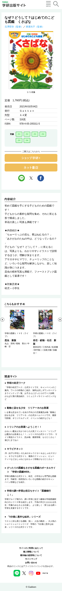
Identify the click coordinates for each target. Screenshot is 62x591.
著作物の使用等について (31, 555)
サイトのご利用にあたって (31, 548)
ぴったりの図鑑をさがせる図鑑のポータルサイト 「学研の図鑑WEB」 (31, 469)
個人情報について (31, 552)
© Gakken (31, 587)
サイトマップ (31, 559)
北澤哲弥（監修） (14, 26)
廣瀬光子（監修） (35, 26)
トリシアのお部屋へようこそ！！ (24, 426)
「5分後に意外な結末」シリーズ (24, 516)
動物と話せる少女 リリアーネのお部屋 (28, 407)
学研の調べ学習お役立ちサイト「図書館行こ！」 (29, 492)
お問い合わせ (31, 562)
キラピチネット (15, 448)
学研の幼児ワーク (16, 383)
